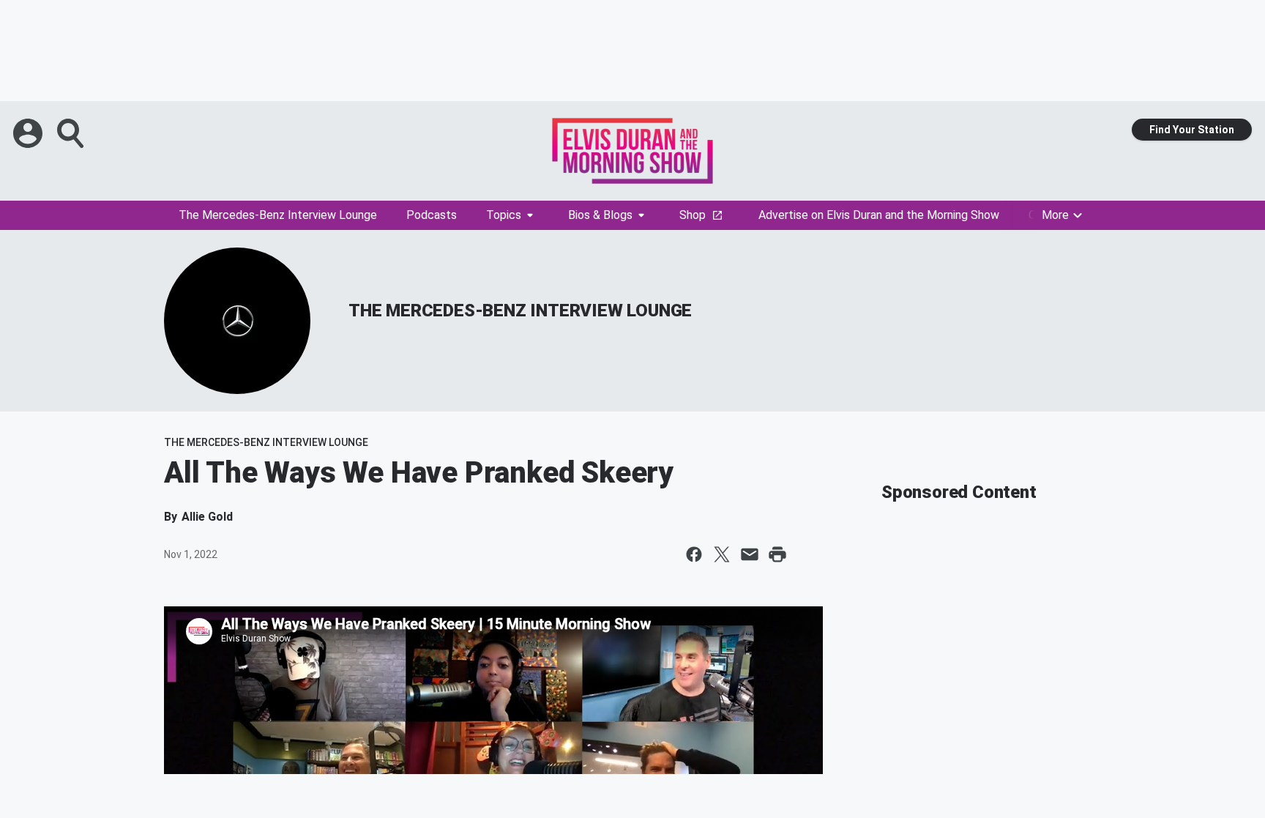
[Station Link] (632, 150)
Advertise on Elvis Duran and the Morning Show (878, 215)
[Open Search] (71, 133)
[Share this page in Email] (749, 554)
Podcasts (431, 215)
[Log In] (29, 133)
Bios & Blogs (600, 215)
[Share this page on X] (722, 554)
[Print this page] (777, 554)
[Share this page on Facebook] (694, 554)
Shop (692, 215)
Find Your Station (1191, 129)
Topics (503, 215)
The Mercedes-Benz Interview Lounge (278, 215)
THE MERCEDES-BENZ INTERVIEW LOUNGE (520, 310)
